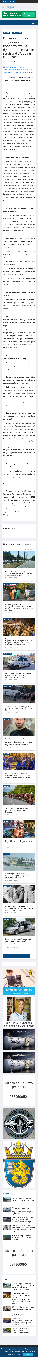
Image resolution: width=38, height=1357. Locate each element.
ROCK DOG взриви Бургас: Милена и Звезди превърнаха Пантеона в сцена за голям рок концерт (18, 843)
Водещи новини (10, 584)
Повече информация (14, 1354)
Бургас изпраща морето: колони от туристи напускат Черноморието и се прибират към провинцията (18, 573)
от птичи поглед (9, 1)
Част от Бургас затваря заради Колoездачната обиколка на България (16, 810)
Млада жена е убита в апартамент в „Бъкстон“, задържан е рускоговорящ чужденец (18, 675)
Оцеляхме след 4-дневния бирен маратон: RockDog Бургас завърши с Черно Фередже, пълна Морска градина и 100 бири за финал (18, 642)
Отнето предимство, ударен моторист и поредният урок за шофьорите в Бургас (17, 875)
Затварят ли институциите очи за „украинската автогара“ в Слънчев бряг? (18, 708)
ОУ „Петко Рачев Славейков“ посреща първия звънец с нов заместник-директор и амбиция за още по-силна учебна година (18, 742)
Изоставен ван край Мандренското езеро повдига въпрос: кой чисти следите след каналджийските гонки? (18, 942)
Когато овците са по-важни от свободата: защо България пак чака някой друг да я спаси (19, 908)
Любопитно (17, 33)
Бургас (6, 33)
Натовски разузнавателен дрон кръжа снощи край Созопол (22, 1237)
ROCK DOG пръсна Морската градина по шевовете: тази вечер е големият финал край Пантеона (18, 775)
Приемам (28, 1354)
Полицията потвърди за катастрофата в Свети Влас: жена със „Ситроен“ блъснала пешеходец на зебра (19, 607)
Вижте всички (30, 549)
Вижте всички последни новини (16, 956)
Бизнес (6, 821)
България (7, 653)
